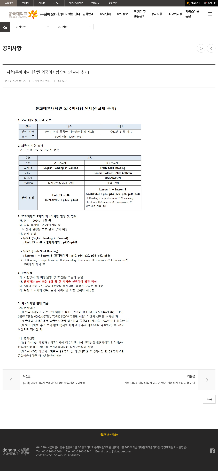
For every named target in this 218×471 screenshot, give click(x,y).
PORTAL (25, 3)
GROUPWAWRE (76, 3)
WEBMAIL (95, 3)
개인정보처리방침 (109, 434)
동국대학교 (8, 3)
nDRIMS (41, 3)
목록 (209, 399)
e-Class (56, 3)
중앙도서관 (113, 3)
